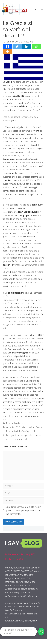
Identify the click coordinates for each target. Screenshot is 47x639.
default (31, 427)
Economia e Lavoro (15, 423)
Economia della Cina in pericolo (21, 431)
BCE (18, 427)
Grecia (39, 427)
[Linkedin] (26, 46)
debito (24, 427)
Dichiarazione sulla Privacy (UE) (20, 554)
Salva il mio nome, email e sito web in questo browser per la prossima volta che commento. (23, 510)
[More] (7, 51)
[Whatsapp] (36, 46)
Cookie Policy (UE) (14, 558)
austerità (10, 427)
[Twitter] (17, 46)
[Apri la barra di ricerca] (34, 8)
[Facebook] (7, 46)
